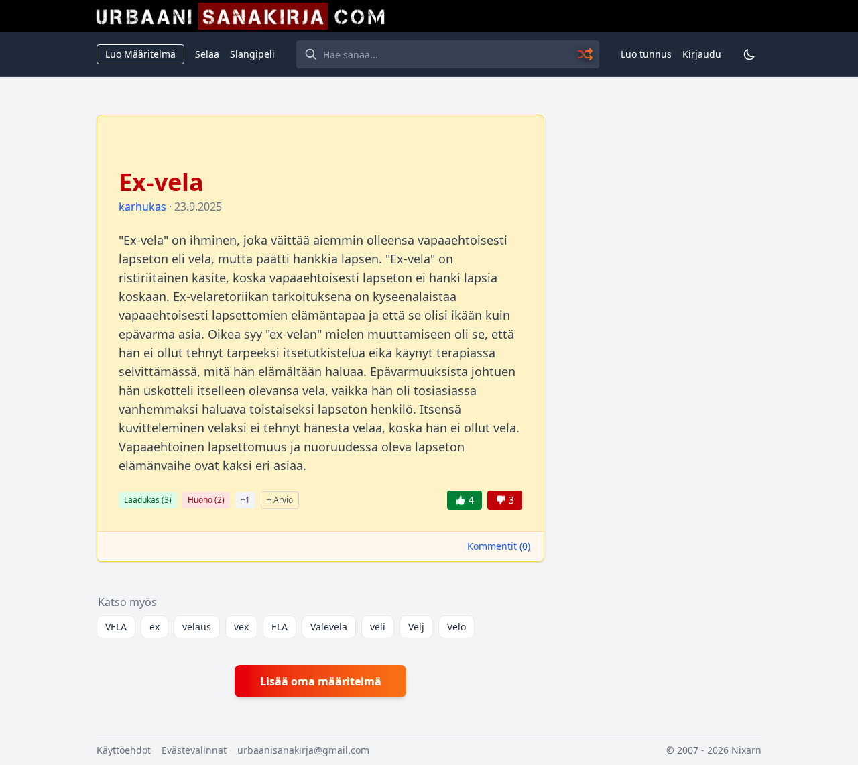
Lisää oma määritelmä (320, 681)
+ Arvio (280, 500)
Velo (456, 626)
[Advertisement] (660, 316)
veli (377, 626)
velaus (196, 626)
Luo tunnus (646, 54)
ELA (279, 626)
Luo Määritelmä (140, 54)
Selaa (207, 54)
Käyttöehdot (124, 750)
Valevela (328, 626)
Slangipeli (252, 54)
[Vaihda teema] (749, 54)
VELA (116, 626)
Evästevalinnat (194, 750)
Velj (416, 626)
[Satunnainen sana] (586, 54)
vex (241, 626)
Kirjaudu (701, 54)
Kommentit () (498, 546)
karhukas (142, 206)
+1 (245, 500)
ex (154, 626)
